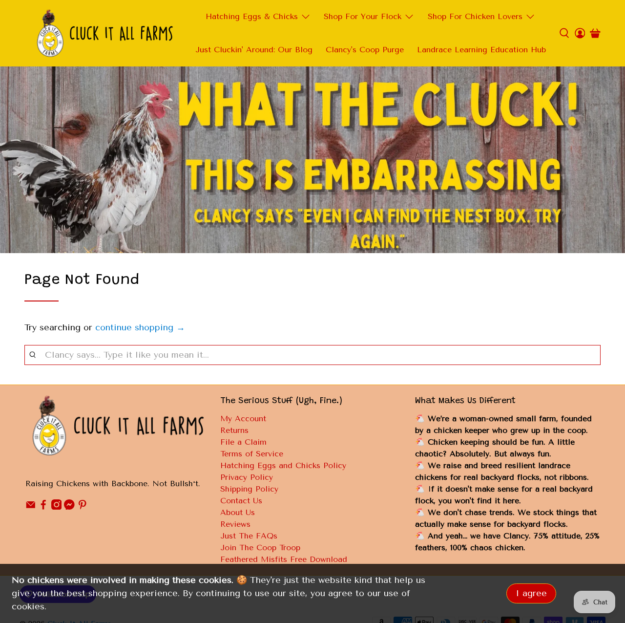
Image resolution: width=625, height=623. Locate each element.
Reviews (235, 524)
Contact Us (241, 500)
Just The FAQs (248, 535)
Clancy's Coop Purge (365, 49)
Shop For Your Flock (362, 16)
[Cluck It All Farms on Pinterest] (82, 507)
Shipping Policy (249, 489)
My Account (243, 418)
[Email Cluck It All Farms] (30, 507)
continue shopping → (140, 327)
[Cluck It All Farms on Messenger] (69, 507)
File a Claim (243, 442)
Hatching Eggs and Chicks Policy (283, 465)
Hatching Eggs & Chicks (252, 16)
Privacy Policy (246, 477)
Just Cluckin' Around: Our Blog (253, 49)
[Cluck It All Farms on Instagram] (56, 507)
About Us (237, 512)
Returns (234, 430)
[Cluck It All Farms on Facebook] (43, 507)
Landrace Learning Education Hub (481, 49)
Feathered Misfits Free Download (283, 559)
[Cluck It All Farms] (104, 33)
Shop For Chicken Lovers (475, 16)
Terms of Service (251, 453)
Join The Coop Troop (260, 547)
